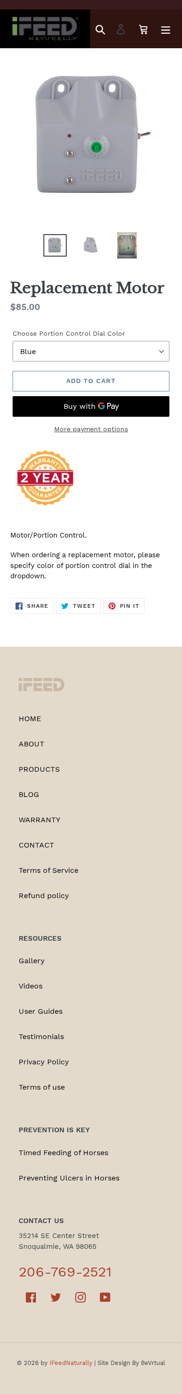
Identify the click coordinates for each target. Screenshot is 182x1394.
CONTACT (36, 845)
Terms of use (42, 1087)
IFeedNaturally (70, 1362)
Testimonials (41, 1036)
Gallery (32, 960)
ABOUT (31, 743)
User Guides (41, 1011)
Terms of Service (48, 870)
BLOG (29, 794)
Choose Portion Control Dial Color (69, 333)
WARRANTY (39, 819)
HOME (30, 718)
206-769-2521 (65, 1271)
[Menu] (165, 28)
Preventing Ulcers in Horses (69, 1177)
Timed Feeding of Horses (63, 1152)
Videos (30, 985)
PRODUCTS (39, 769)
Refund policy (44, 895)
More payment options (91, 429)
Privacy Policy (44, 1061)
